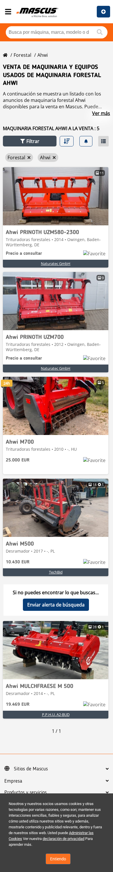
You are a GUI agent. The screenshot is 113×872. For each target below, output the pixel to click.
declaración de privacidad (63, 838)
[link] (55, 196)
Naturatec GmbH (55, 263)
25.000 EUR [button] (18, 460)
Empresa (13, 781)
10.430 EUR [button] (18, 562)
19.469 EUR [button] (18, 704)
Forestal (22, 55)
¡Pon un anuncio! (103, 11)
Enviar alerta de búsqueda (56, 605)
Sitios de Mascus (31, 769)
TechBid (56, 572)
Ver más (101, 113)
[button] (30, 141)
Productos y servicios (25, 792)
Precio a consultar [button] (24, 253)
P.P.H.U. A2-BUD (56, 714)
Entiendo (58, 859)
